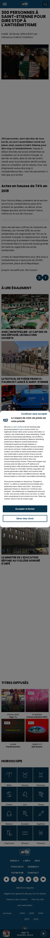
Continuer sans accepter (34, 413)
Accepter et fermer (25, 508)
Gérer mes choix (25, 518)
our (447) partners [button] (17, 427)
